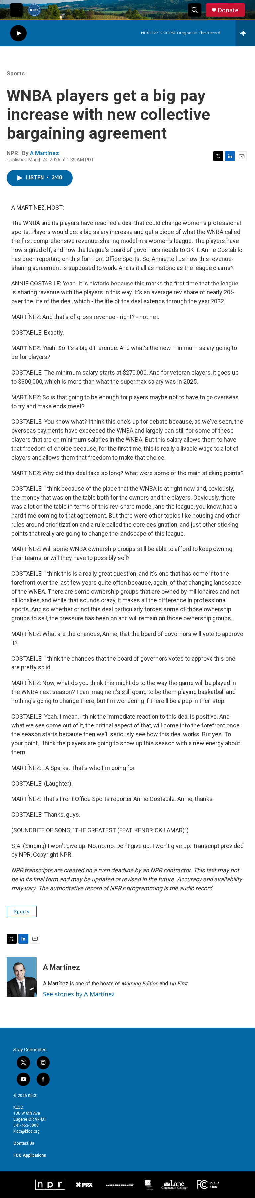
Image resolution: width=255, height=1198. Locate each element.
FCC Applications (29, 1155)
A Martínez (44, 153)
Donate (228, 10)
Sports (16, 73)
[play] (18, 33)
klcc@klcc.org (26, 1131)
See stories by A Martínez (78, 994)
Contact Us (23, 1143)
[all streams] (245, 33)
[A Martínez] (22, 977)
